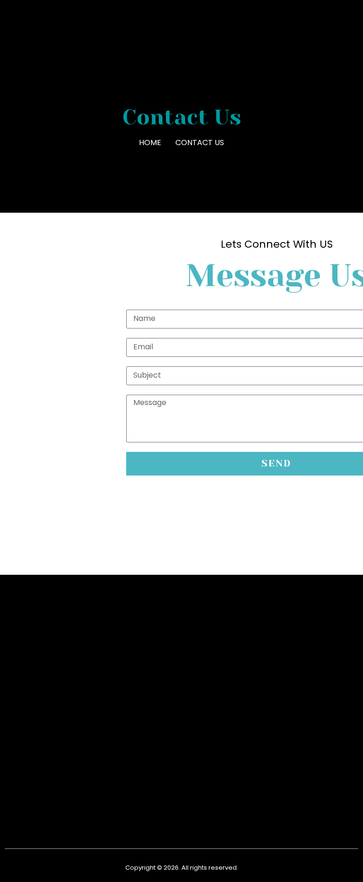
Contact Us (199, 142)
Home (150, 142)
